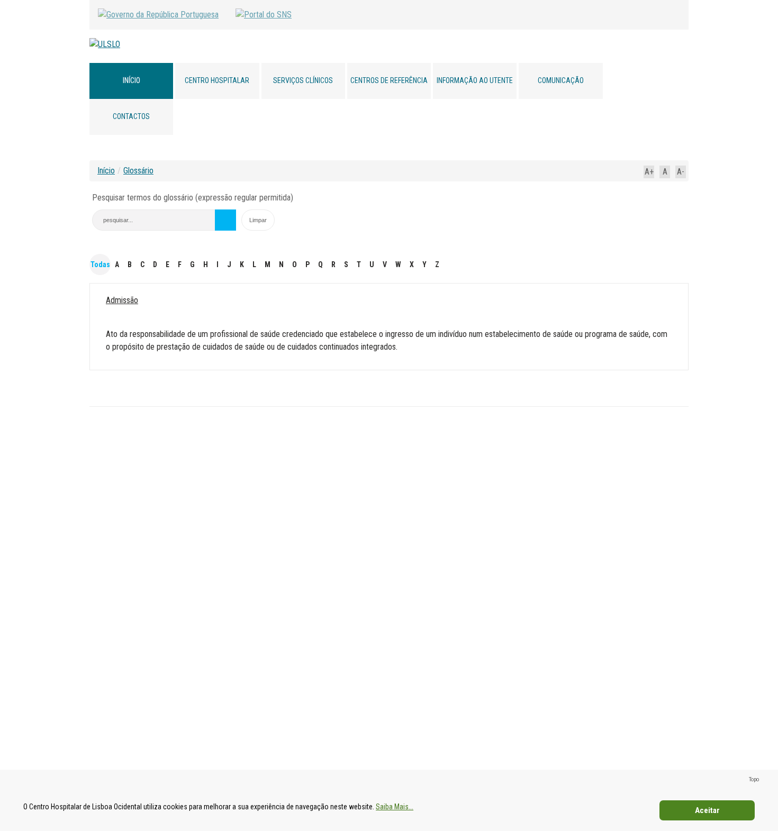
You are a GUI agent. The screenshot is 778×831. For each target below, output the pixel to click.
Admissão (122, 300)
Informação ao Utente (475, 80)
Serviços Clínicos (303, 80)
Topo (754, 779)
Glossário (138, 171)
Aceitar (707, 810)
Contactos (131, 116)
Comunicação (561, 80)
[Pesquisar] (225, 220)
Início (131, 80)
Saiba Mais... (394, 806)
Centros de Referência (389, 80)
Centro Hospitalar (217, 80)
